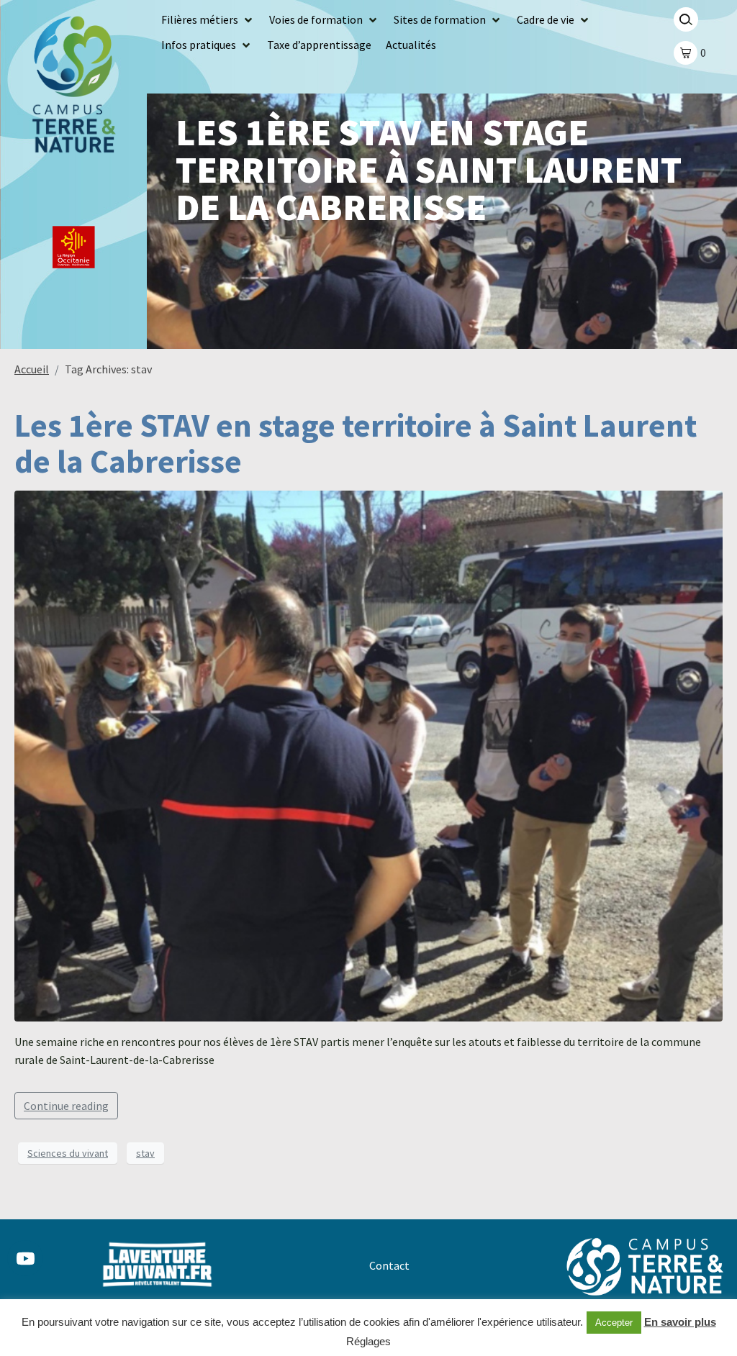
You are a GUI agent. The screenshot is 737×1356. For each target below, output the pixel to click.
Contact (389, 1265)
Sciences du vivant (67, 1153)
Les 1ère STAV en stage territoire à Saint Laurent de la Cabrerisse (355, 443)
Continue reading (66, 1105)
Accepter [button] (614, 1322)
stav (145, 1153)
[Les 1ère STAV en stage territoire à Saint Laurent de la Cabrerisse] (368, 754)
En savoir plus (680, 1322)
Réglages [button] (368, 1341)
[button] (208, 19)
